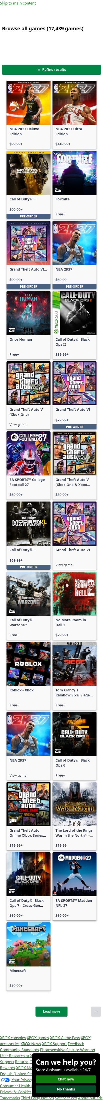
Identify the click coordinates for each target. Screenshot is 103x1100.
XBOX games (38, 1037)
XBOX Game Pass (65, 1037)
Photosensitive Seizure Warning (67, 1049)
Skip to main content (18, 3)
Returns (21, 1061)
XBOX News (30, 1043)
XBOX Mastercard (31, 1067)
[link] (28, 115)
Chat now (66, 1079)
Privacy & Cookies (16, 1091)
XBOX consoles (13, 1037)
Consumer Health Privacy (22, 1085)
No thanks (66, 1089)
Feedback (76, 1043)
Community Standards (19, 1049)
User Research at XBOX (20, 1055)
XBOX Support (54, 1043)
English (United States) (19, 1073)
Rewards (7, 1067)
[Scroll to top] (96, 1012)
